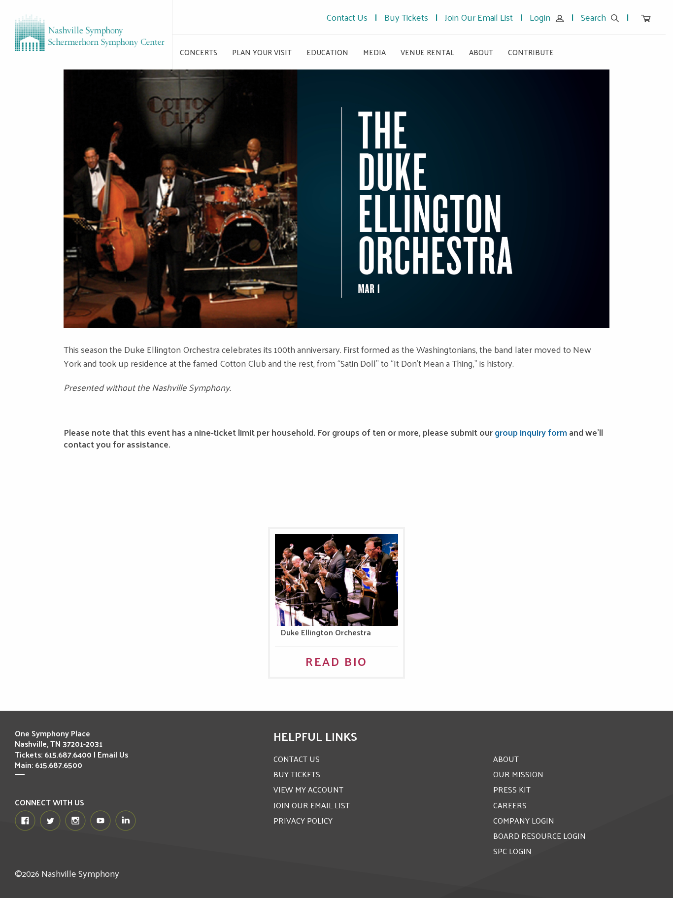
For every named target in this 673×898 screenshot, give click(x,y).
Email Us (113, 754)
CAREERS (510, 805)
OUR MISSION (518, 774)
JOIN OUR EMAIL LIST (311, 805)
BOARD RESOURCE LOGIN (539, 836)
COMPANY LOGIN (523, 820)
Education (327, 52)
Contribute (531, 52)
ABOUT (506, 759)
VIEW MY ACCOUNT (308, 789)
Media (374, 52)
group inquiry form (531, 432)
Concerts (198, 52)
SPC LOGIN (512, 851)
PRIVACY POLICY (303, 820)
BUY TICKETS (296, 774)
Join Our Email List (479, 17)
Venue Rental (427, 52)
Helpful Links (315, 736)
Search (593, 17)
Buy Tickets (406, 17)
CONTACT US (296, 759)
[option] (337, 198)
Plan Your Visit (262, 52)
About (481, 52)
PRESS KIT (512, 789)
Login (540, 17)
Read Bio (336, 661)
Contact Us (347, 17)
